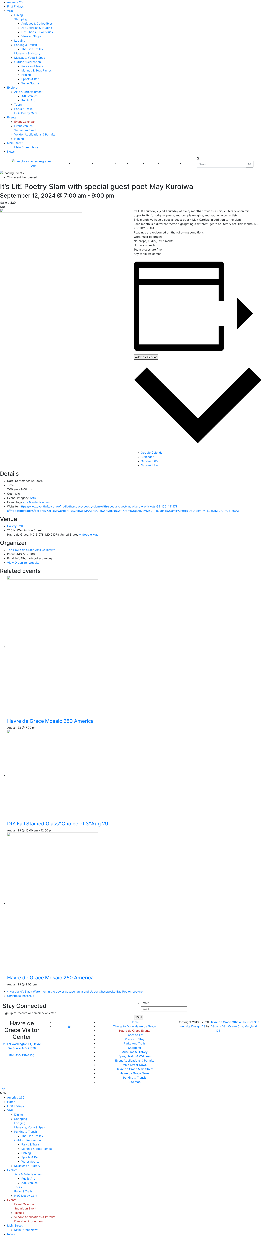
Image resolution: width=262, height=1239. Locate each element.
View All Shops (31, 36)
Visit (10, 10)
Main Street (15, 143)
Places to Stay (134, 1039)
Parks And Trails (134, 1043)
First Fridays (15, 6)
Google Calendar (152, 452)
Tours (18, 104)
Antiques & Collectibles (37, 23)
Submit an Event (25, 130)
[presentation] (64, 646)
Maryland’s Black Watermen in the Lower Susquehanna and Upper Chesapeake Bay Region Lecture (75, 991)
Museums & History (27, 53)
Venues (19, 1212)
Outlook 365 (149, 461)
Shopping (20, 19)
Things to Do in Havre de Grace (134, 1026)
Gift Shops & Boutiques (37, 32)
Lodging (19, 40)
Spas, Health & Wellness (135, 1056)
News (11, 151)
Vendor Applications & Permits (34, 134)
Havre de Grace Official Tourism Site (234, 1022)
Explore (12, 87)
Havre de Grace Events (134, 1030)
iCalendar (147, 457)
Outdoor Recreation (27, 62)
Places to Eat (134, 1035)
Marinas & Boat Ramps (36, 70)
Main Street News (26, 147)
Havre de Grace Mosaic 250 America (50, 721)
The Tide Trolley (32, 49)
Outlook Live (149, 465)
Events (11, 117)
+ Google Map (89, 534)
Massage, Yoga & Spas (29, 57)
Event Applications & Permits (134, 1060)
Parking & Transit (25, 45)
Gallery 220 (15, 526)
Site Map (135, 1082)
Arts (33, 498)
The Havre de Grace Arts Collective (31, 550)
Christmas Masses (20, 996)
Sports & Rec (30, 79)
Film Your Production (28, 1221)
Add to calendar (146, 357)
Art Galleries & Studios (36, 28)
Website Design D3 (193, 1026)
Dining (18, 15)
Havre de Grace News (134, 1073)
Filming (19, 138)
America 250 (15, 2)
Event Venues (23, 126)
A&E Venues (29, 96)
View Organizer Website (23, 562)
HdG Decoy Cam (25, 113)
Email (145, 1003)
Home (135, 1022)
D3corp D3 (218, 1026)
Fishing (26, 74)
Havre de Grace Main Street (134, 1069)
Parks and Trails (32, 66)
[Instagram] (69, 1026)
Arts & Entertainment (28, 92)
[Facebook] (69, 1022)
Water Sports (30, 83)
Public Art (28, 100)
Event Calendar (24, 121)
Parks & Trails (23, 109)
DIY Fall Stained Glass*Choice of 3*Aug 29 (57, 824)
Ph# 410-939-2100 (21, 1055)
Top (2, 1089)
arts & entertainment (37, 502)
